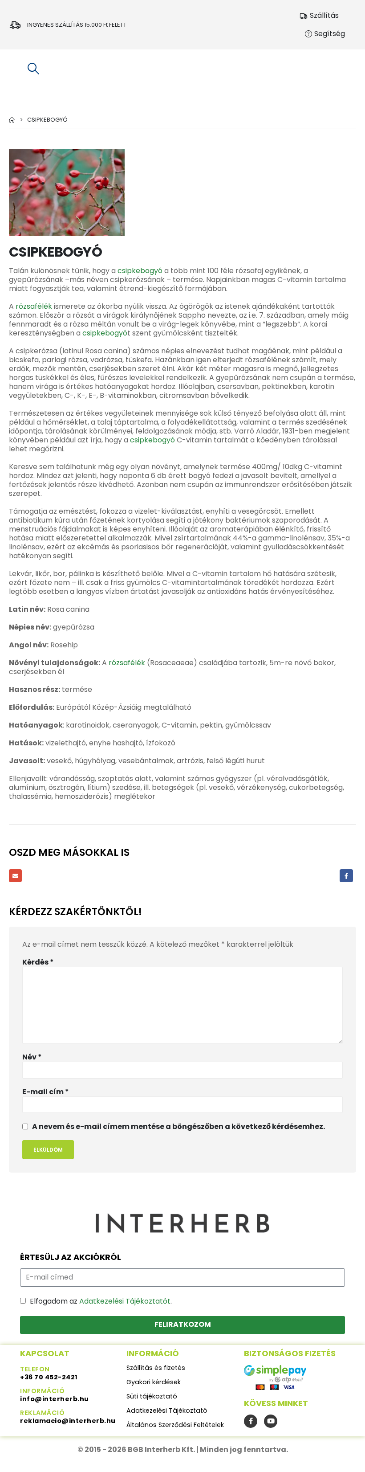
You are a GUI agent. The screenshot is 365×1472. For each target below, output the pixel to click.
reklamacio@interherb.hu (68, 1420)
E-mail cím (45, 1092)
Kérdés (38, 962)
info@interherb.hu (54, 1398)
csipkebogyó (140, 271)
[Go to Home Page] (12, 120)
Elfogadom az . (101, 1301)
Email (15, 875)
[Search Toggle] (33, 68)
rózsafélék (34, 306)
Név (32, 1057)
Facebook (346, 875)
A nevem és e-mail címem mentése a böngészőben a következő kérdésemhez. (178, 1126)
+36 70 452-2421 (49, 1377)
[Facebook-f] (250, 1421)
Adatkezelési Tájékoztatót (124, 1301)
